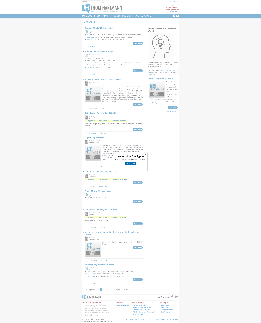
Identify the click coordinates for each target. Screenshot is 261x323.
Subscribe (130, 163)
